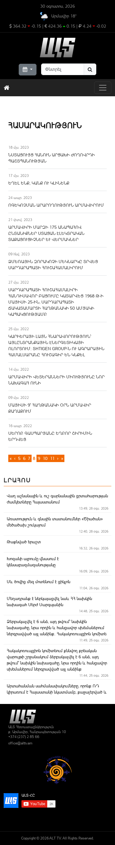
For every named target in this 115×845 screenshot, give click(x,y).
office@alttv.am (20, 743)
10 (45, 458)
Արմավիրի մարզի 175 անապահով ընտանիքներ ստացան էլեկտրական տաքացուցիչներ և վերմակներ (46, 233)
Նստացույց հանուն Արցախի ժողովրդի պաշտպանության (51, 157)
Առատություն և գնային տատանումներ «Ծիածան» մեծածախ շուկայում (55, 521)
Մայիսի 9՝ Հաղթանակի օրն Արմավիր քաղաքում (49, 408)
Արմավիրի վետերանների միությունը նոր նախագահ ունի (56, 379)
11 (52, 458)
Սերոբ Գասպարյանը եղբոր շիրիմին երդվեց (50, 436)
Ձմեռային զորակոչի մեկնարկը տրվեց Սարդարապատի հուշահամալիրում (53, 264)
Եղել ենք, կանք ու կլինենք (38, 183)
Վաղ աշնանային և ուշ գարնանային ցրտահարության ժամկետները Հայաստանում (57, 498)
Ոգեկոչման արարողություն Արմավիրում (56, 205)
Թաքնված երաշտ (24, 541)
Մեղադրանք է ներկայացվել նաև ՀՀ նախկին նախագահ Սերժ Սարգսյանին (49, 601)
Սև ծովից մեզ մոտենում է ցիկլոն (38, 581)
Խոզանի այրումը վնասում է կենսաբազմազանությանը (33, 561)
